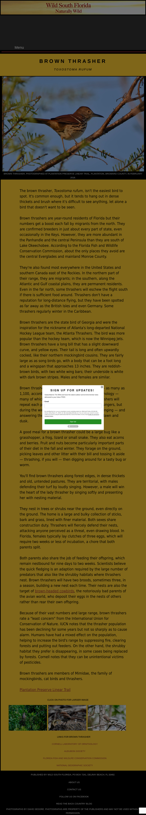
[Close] (102, 387)
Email (47, 401)
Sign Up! (73, 421)
